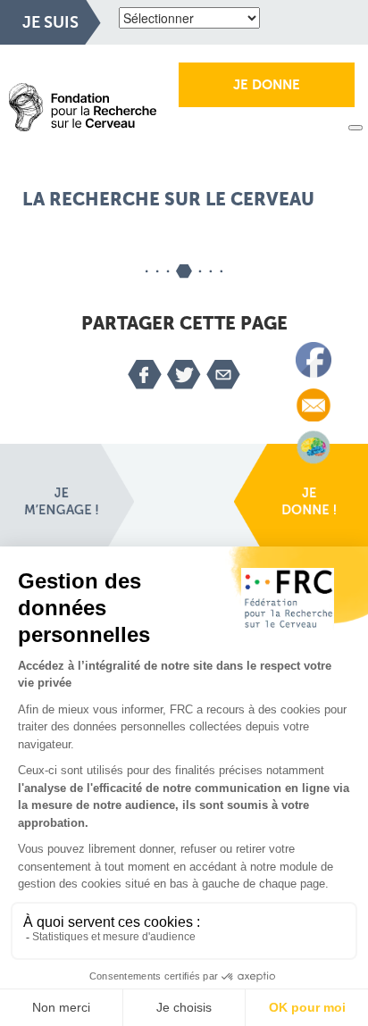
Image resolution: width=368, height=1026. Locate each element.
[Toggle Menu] (355, 127)
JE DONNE (266, 85)
